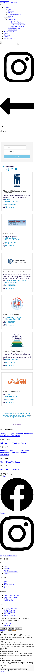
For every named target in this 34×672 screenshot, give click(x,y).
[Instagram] (19, 84)
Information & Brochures (19, 416)
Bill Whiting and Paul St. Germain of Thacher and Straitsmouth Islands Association (14, 452)
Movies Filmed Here (14, 28)
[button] (2, 166)
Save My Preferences (14, 669)
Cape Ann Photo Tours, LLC (13, 351)
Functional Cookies (8, 643)
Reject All (11, 628)
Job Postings (26, 415)
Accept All (18, 628)
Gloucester (11, 11)
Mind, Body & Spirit (17, 26)
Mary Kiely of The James (10, 462)
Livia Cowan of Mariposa (10, 469)
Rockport (10, 16)
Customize (4, 628)
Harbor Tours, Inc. (9, 233)
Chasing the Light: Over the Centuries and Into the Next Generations (16, 435)
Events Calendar (12, 30)
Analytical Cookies (7, 651)
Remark (16, 643)
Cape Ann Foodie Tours (11, 391)
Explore (6, 7)
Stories (6, 36)
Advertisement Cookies (9, 660)
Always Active (18, 634)
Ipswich (10, 12)
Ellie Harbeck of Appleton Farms (13, 443)
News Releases (20, 413)
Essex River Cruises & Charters (14, 272)
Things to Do (11, 19)
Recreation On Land (17, 23)
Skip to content (4, 1)
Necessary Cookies (7, 634)
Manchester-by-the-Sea (14, 14)
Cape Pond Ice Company (12, 314)
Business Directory (9, 38)
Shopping (7, 35)
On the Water (15, 21)
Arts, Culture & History (18, 24)
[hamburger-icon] (1, 4)
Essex (9, 9)
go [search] (18, 156)
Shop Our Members (15, 415)
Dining (6, 33)
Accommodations (9, 31)
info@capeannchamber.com (8, 556)
